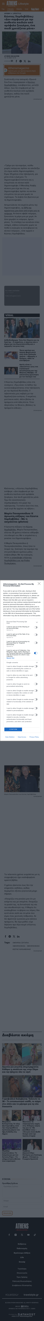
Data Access (22, 737)
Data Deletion (10, 737)
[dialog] (22, 660)
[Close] (40, 584)
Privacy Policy (34, 737)
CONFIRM (13, 729)
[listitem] (22, 622)
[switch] (35, 627)
